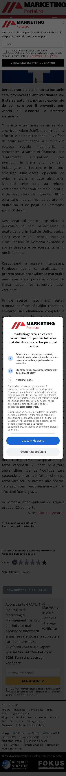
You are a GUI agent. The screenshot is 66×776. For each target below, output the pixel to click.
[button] (33, 380)
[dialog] (33, 388)
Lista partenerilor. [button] (29, 406)
